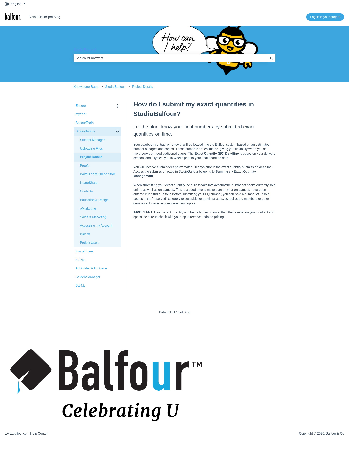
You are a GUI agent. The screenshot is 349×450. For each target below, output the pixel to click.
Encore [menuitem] (81, 105)
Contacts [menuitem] (86, 191)
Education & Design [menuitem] (94, 200)
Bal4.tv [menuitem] (85, 234)
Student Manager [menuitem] (92, 140)
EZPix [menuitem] (80, 260)
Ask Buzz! (85, 49)
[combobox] (171, 58)
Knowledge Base (86, 86)
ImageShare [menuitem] (89, 182)
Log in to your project (325, 17)
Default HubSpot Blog (44, 17)
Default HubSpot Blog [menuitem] (174, 312)
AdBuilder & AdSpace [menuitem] (91, 268)
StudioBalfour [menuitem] (85, 131)
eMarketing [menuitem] (88, 208)
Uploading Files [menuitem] (91, 148)
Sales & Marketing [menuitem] (93, 217)
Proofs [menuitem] (84, 165)
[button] (118, 106)
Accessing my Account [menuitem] (96, 225)
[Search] (271, 58)
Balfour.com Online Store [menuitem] (98, 174)
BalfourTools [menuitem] (85, 123)
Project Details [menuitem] (91, 157)
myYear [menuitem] (81, 114)
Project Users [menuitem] (89, 242)
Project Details (142, 86)
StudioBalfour (115, 86)
